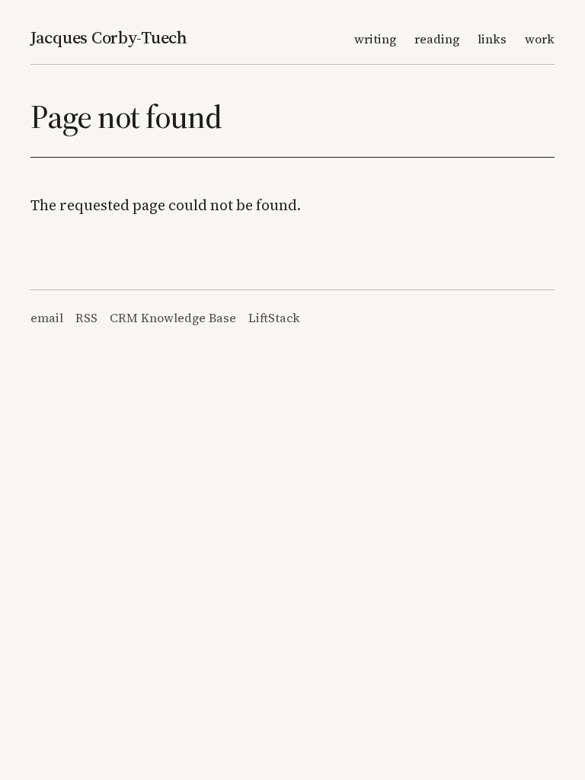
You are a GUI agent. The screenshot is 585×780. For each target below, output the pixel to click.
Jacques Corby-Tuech (108, 37)
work (540, 38)
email (46, 317)
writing (375, 38)
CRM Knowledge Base (173, 317)
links (492, 38)
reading (436, 38)
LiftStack (274, 317)
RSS (86, 317)
